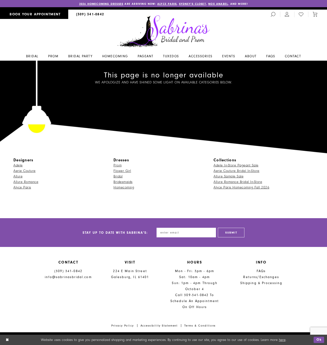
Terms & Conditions (200, 325)
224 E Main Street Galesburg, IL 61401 (130, 274)
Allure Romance (25, 182)
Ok (319, 340)
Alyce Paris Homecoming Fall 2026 (241, 187)
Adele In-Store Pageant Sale (236, 165)
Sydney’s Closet (192, 4)
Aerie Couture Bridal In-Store (236, 171)
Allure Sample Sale (228, 176)
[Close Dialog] (7, 340)
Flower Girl (122, 171)
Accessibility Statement (159, 325)
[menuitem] (34, 14)
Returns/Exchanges (261, 277)
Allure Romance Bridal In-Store (238, 182)
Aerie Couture (24, 171)
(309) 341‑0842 (68, 271)
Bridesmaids (123, 182)
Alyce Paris (167, 4)
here (282, 340)
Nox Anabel (218, 4)
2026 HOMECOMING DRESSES (101, 4)
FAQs (261, 271)
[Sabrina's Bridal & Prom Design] (164, 30)
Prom (117, 165)
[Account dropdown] (287, 14)
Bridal (118, 176)
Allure (18, 176)
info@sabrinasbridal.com (68, 277)
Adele (18, 165)
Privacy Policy (122, 325)
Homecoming (123, 187)
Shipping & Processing (261, 283)
